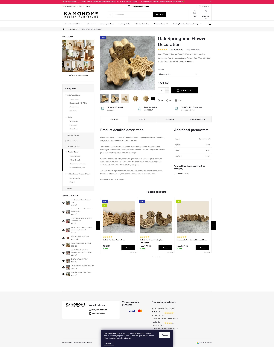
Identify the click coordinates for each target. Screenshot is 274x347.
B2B (80, 6)
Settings (109, 343)
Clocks (69, 117)
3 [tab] (155, 257)
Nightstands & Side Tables (78, 103)
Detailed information (185, 62)
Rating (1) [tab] (142, 119)
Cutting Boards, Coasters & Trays (78, 174)
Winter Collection (75, 160)
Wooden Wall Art (73, 146)
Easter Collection (75, 156)
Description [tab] (114, 119)
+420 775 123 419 (98, 313)
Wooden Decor (73, 152)
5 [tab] (159, 257)
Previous (98, 225)
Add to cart (186, 90)
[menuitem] (73, 24)
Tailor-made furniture (69, 6)
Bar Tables (73, 111)
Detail (128, 248)
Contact (88, 6)
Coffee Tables (74, 99)
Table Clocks (74, 121)
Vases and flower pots (77, 168)
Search (159, 15)
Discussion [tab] (170, 119)
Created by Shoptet (206, 343)
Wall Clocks (73, 125)
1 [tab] (152, 257)
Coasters (72, 182)
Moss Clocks (74, 129)
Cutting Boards (75, 178)
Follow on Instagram (80, 75)
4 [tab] (157, 257)
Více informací (125, 338)
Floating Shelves (73, 135)
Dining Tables (74, 107)
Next (213, 225)
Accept (165, 335)
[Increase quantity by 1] (167, 89)
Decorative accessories (77, 164)
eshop (69, 188)
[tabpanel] (118, 225)
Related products (196, 119)
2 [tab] (154, 257)
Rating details (178, 49)
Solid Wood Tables (73, 95)
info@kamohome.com (99, 310)
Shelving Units (72, 141)
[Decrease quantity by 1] (167, 91)
